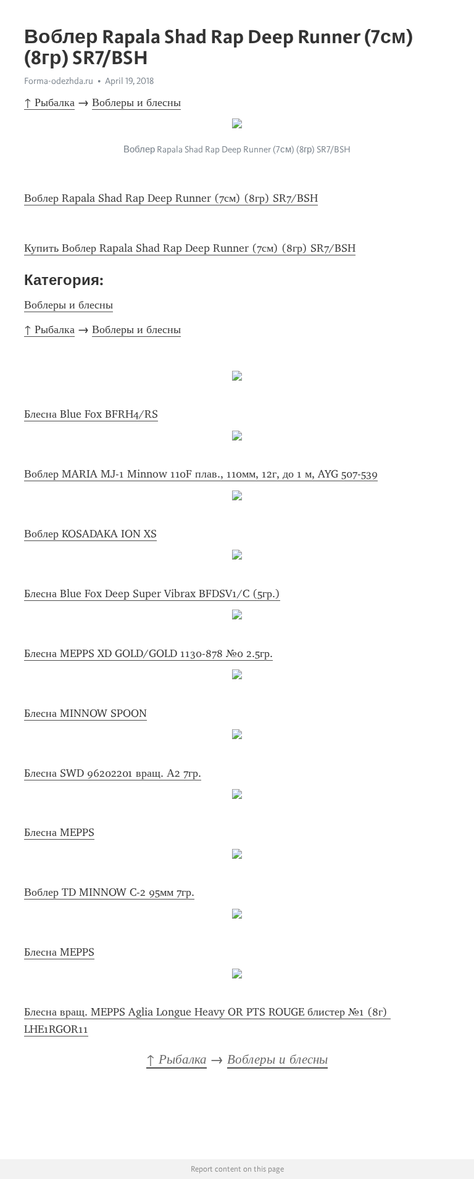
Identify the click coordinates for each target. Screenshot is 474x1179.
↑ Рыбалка (49, 102)
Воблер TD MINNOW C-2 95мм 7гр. (109, 892)
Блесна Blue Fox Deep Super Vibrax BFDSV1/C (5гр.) (152, 593)
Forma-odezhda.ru (58, 80)
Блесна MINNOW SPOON (85, 713)
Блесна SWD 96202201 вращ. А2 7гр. (112, 773)
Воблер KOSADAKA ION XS (90, 533)
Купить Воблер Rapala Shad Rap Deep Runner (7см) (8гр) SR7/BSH (190, 248)
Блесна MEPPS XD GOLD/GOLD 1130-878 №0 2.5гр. (148, 653)
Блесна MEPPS (59, 832)
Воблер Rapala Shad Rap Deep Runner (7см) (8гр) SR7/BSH (171, 198)
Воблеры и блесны (136, 102)
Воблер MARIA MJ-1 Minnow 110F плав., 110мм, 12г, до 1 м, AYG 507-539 (201, 474)
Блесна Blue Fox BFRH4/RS (91, 414)
